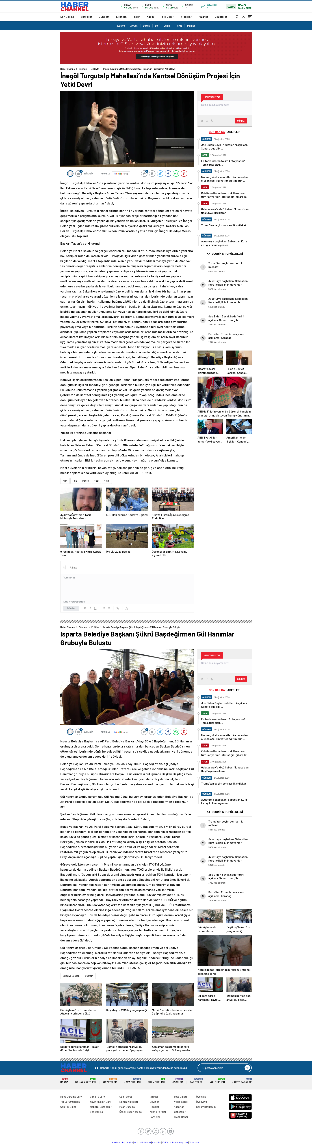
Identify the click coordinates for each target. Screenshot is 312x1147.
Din (156, 25)
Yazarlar (203, 16)
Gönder (71, 608)
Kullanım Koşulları (179, 1142)
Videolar (186, 16)
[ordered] (104, 608)
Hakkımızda (118, 1142)
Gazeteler (221, 16)
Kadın (150, 16)
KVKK (165, 1142)
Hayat (179, 25)
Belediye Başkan (71, 975)
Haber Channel (67, 68)
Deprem (89, 975)
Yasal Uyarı (194, 1142)
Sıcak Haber (181, 1116)
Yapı (96, 480)
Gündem (104, 16)
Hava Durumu (132, 1081)
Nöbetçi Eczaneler (101, 1106)
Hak (75, 480)
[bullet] (109, 608)
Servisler (86, 16)
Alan (65, 480)
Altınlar (154, 1096)
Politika (191, 25)
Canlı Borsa (126, 1096)
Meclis (85, 480)
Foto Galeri (167, 16)
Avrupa (134, 25)
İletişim (129, 1142)
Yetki (106, 480)
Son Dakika (67, 16)
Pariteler (196, 1081)
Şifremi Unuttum (206, 1106)
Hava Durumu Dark (71, 1096)
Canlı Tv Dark (97, 1096)
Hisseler (177, 1081)
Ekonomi (121, 16)
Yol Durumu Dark (70, 1101)
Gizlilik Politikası (142, 1142)
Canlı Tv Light (68, 1106)
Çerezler (156, 1142)
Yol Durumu (217, 1081)
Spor (137, 16)
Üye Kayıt (201, 1101)
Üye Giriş (201, 1096)
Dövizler (154, 1101)
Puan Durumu (156, 1081)
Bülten (146, 25)
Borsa (64, 1081)
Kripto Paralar (242, 1081)
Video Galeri (181, 1101)
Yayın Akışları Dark (100, 1101)
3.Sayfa (121, 25)
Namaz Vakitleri (85, 1081)
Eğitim (167, 25)
